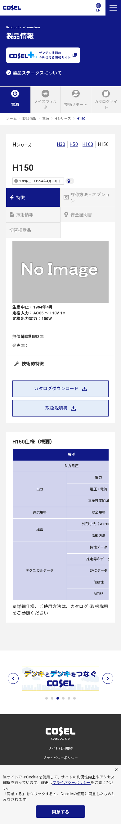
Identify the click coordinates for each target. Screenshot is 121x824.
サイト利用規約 (60, 748)
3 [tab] (57, 698)
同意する (60, 811)
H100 (88, 144)
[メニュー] (113, 8)
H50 (74, 144)
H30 (61, 144)
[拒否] (116, 769)
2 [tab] (52, 698)
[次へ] (107, 678)
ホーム (11, 119)
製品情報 (29, 119)
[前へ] (13, 678)
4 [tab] (63, 698)
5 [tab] (69, 698)
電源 (45, 119)
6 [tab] (74, 698)
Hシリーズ (63, 119)
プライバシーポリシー (71, 783)
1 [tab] (46, 698)
